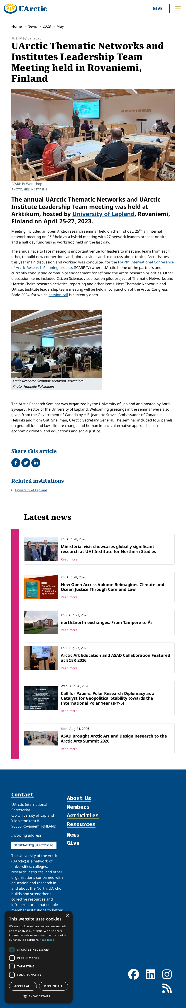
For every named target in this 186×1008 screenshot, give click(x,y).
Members (78, 806)
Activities (83, 815)
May (60, 26)
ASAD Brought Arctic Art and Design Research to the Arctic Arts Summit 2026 (114, 738)
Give (158, 8)
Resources (81, 824)
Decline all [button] (53, 986)
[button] (38, 996)
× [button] (67, 915)
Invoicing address (26, 835)
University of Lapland (103, 214)
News (32, 26)
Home (16, 26)
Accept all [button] (22, 986)
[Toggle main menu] (177, 8)
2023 (47, 26)
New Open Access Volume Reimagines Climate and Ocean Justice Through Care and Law (112, 587)
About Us (79, 798)
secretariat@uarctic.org (34, 845)
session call (58, 294)
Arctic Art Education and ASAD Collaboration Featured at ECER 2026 (115, 658)
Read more (69, 559)
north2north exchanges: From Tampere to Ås (106, 622)
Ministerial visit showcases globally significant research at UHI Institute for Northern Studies (108, 549)
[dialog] (39, 957)
